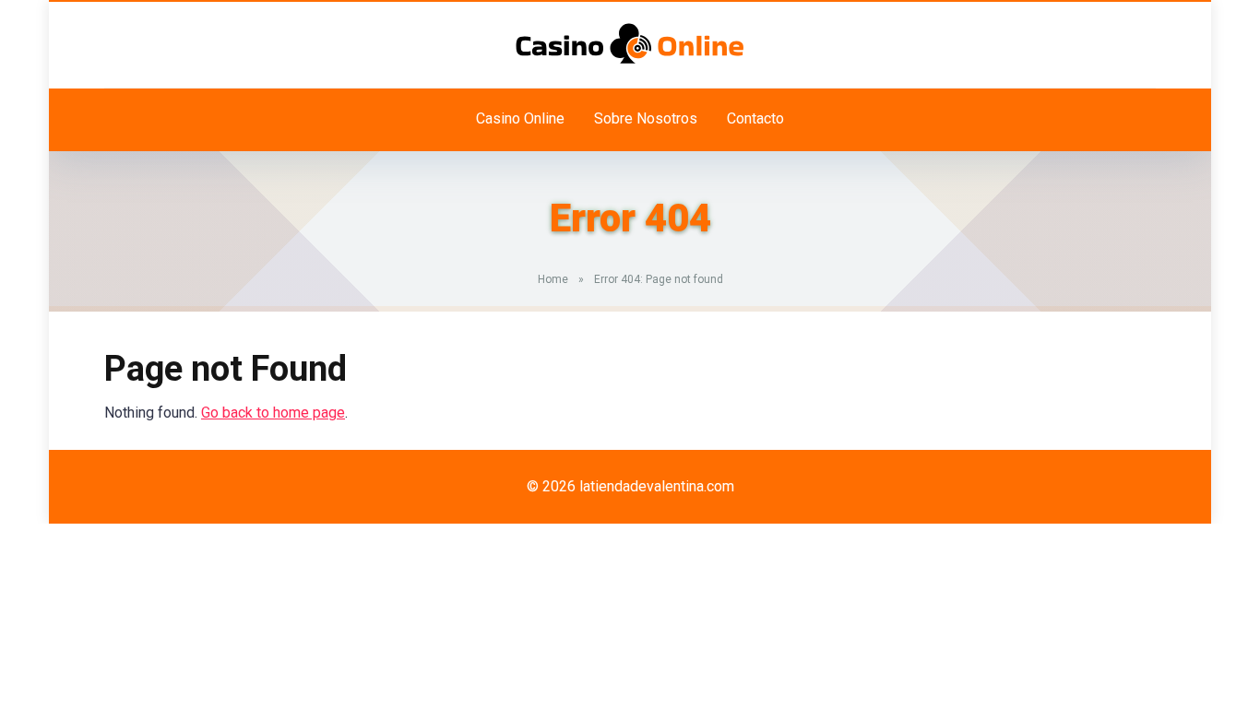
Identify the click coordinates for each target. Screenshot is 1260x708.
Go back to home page (273, 412)
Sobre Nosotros (645, 118)
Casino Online (520, 118)
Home (553, 279)
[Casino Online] (630, 43)
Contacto (755, 118)
